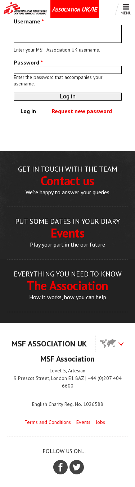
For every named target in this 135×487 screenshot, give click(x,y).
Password (28, 62)
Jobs (100, 422)
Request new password (82, 111)
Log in (31, 111)
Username (29, 21)
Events (83, 422)
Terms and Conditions (47, 422)
